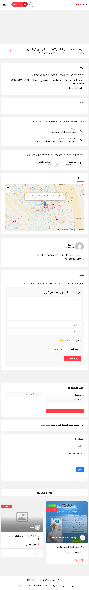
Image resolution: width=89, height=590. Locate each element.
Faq (46, 585)
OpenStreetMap (70, 230)
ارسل (80, 469)
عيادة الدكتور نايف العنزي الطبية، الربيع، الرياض (24, 538)
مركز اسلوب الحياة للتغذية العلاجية (70, 546)
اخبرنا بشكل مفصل (76, 453)
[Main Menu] (4, 4)
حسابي (65, 585)
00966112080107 (73, 259)
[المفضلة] (16, 51)
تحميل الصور (74, 348)
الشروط (20, 585)
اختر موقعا (79, 395)
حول (73, 585)
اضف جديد (46, 425)
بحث (65, 411)
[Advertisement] (44, 26)
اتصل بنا (55, 585)
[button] (44, 203)
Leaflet (80, 230)
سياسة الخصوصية (34, 585)
